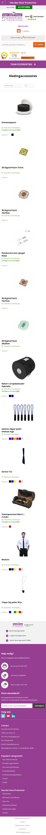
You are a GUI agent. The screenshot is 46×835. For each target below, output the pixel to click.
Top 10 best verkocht (9, 759)
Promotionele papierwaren (12, 775)
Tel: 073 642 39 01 (7, 740)
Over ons (5, 801)
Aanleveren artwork (9, 805)
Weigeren (36, 7)
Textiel (4, 782)
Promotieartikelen (8, 771)
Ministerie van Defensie (10, 797)
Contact (5, 813)
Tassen (5, 778)
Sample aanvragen (9, 809)
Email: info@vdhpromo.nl (10, 744)
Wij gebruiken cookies (22, 825)
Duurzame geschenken (10, 767)
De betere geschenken (10, 763)
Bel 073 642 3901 (29, 37)
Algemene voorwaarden (22, 818)
